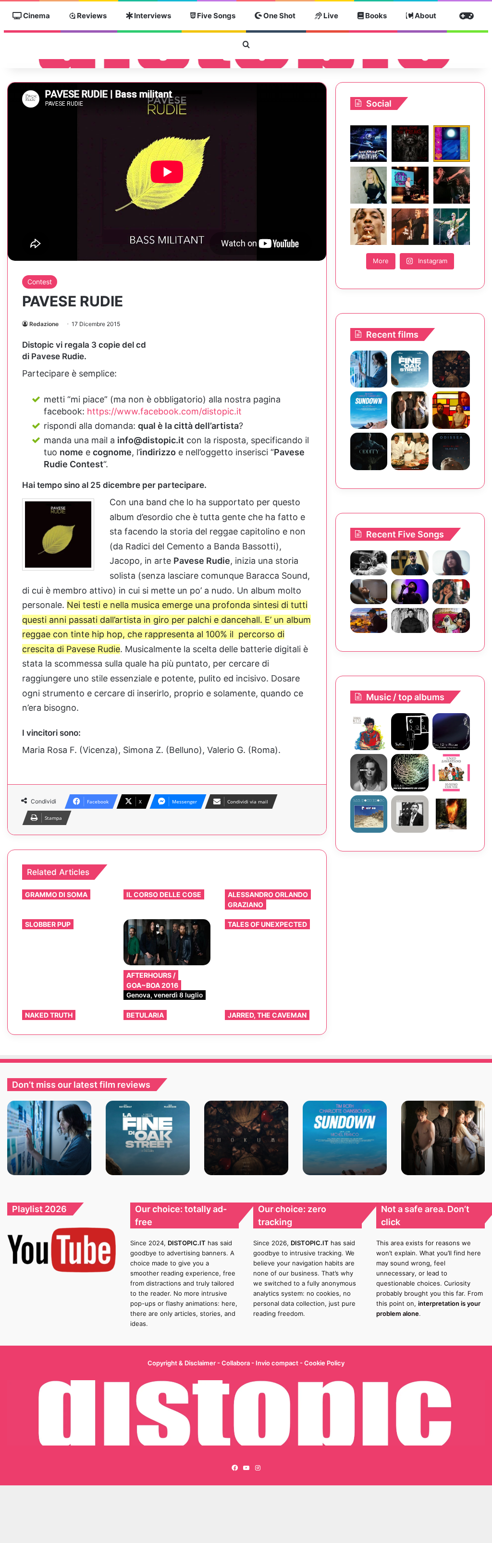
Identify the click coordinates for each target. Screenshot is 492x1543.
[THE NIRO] (410, 591)
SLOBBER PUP (48, 924)
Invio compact (278, 1363)
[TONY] (410, 451)
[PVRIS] (369, 772)
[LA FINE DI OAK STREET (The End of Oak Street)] (410, 369)
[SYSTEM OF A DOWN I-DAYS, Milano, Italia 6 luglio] (410, 226)
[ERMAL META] (369, 732)
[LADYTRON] (451, 814)
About (424, 15)
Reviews (91, 15)
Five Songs (215, 15)
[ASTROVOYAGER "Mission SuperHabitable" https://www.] (368, 143)
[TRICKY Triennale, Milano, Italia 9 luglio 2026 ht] (368, 226)
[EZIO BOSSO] (451, 732)
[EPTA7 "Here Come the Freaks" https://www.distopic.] (410, 143)
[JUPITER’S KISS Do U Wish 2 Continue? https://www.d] (451, 143)
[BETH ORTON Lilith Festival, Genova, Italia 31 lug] (410, 185)
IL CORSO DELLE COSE (163, 894)
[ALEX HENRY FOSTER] (369, 620)
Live (330, 15)
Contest (39, 282)
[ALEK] (451, 562)
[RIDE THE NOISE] (369, 562)
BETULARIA (145, 1015)
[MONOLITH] (369, 369)
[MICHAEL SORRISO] (410, 620)
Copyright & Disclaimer (182, 1363)
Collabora (236, 1363)
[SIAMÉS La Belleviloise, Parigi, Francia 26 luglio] (451, 185)
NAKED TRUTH (49, 1015)
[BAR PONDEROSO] (369, 814)
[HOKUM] (451, 369)
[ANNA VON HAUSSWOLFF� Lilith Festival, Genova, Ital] (368, 185)
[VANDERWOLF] (451, 620)
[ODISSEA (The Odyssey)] (451, 451)
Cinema (36, 15)
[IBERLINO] (410, 772)
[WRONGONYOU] (369, 591)
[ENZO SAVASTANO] (451, 772)
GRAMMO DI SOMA (56, 894)
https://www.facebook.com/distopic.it (164, 411)
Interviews (152, 15)
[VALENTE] (410, 814)
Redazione (44, 324)
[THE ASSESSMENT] (451, 410)
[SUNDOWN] (369, 410)
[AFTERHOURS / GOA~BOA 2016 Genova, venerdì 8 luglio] (166, 942)
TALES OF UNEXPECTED (267, 924)
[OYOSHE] (410, 562)
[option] (49, 1138)
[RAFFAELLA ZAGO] (451, 591)
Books (375, 15)
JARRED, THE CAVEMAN (267, 1015)
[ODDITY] (369, 451)
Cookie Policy (324, 1363)
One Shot (278, 15)
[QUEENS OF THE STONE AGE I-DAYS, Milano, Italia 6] (451, 226)
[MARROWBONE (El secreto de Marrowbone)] (410, 410)
